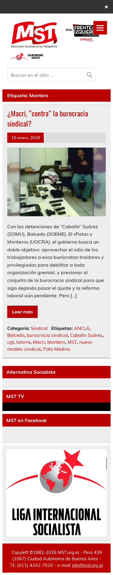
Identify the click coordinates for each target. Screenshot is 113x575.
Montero (56, 342)
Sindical (39, 328)
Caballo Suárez (86, 335)
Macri (39, 342)
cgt (10, 342)
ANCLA (81, 328)
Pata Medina (56, 349)
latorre (23, 342)
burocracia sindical (47, 335)
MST (72, 342)
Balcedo (15, 335)
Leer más (22, 312)
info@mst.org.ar (87, 565)
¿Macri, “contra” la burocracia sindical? (47, 118)
